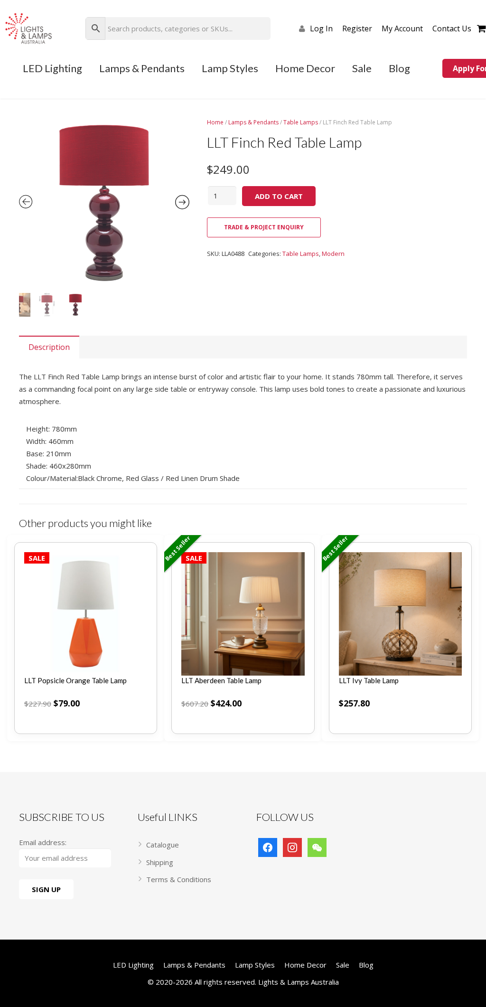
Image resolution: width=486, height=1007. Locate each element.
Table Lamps (300, 122)
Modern (333, 253)
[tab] (49, 347)
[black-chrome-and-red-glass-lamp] (104, 203)
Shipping (159, 862)
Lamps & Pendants (253, 122)
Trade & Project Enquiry (264, 227)
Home (215, 122)
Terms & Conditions (178, 879)
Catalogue (162, 844)
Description (49, 347)
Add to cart (279, 196)
